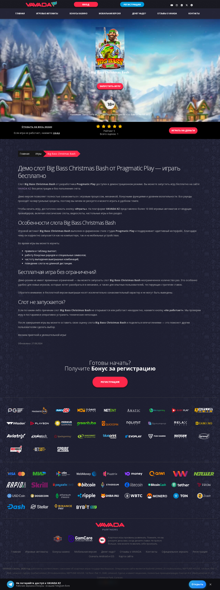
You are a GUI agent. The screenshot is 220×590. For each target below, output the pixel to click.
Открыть (197, 584)
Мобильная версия (109, 13)
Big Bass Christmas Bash (61, 153)
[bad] (98, 126)
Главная (20, 13)
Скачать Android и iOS (101, 556)
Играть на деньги (183, 130)
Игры (38, 153)
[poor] (104, 126)
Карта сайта (126, 556)
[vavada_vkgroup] (181, 5)
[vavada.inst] (176, 5)
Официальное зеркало (175, 551)
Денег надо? (139, 13)
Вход (85, 4)
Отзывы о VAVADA (167, 13)
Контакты (194, 13)
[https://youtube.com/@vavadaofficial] (171, 5)
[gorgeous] (120, 126)
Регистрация (132, 4)
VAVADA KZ (24, 188)
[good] (115, 126)
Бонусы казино (78, 13)
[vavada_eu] (186, 5)
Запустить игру (110, 86)
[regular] (109, 126)
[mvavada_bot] (191, 5)
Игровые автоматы (47, 13)
